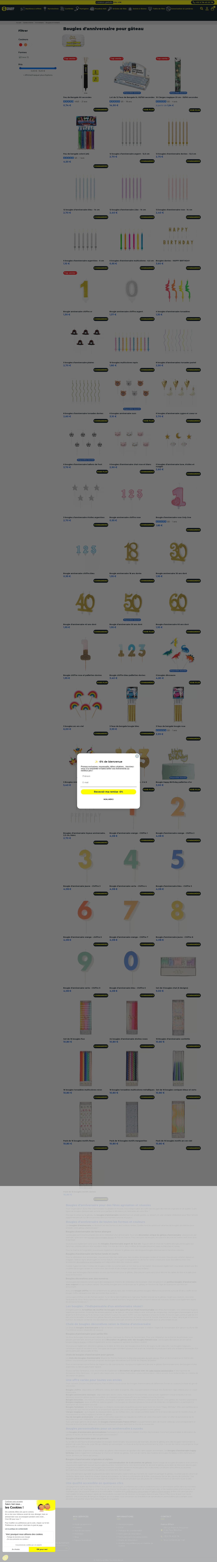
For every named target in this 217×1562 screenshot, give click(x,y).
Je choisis (16, 1549)
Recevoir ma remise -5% (108, 791)
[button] (5, 1558)
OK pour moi (42, 1549)
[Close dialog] (137, 756)
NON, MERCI (109, 799)
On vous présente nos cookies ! (17, 1539)
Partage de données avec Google (18, 1537)
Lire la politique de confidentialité (16, 1529)
